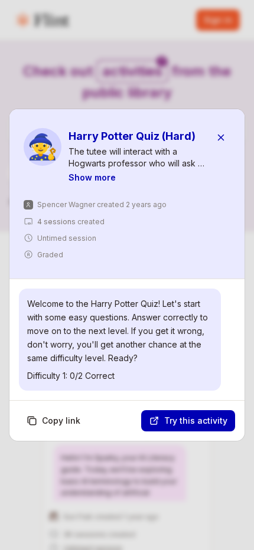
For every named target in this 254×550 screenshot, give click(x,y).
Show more (92, 177)
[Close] (220, 137)
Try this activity (195, 420)
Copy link (61, 420)
